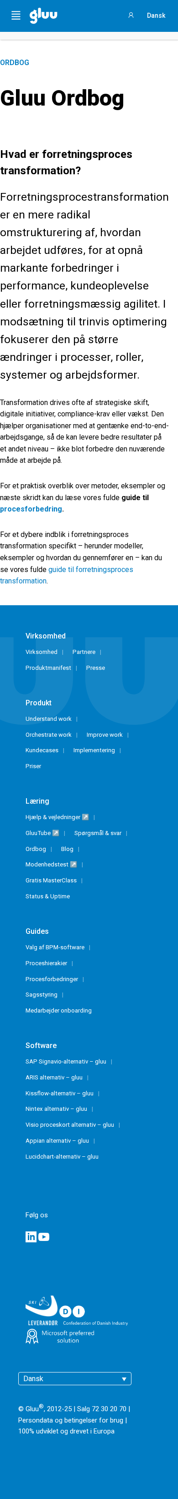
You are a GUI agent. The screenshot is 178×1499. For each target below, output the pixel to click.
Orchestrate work (49, 734)
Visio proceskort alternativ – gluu (70, 1124)
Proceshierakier (46, 963)
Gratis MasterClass (51, 880)
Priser (33, 766)
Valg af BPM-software (55, 947)
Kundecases (42, 750)
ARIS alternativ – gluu (54, 1077)
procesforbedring (31, 509)
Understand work (49, 718)
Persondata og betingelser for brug (70, 1420)
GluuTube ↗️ (42, 833)
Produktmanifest (48, 667)
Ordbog (14, 62)
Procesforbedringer (52, 979)
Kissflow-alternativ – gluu (60, 1093)
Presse (95, 667)
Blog (67, 849)
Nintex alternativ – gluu (56, 1108)
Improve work (105, 734)
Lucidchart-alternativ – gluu (62, 1156)
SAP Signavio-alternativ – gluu (66, 1061)
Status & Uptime (48, 896)
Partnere (84, 651)
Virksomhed (42, 651)
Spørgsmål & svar (97, 833)
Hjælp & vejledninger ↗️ (57, 817)
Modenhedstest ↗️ (51, 864)
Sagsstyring (42, 994)
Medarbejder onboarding (59, 1010)
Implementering (94, 750)
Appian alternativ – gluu (57, 1140)
